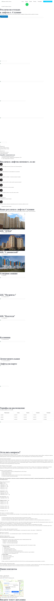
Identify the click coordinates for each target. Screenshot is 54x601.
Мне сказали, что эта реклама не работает (6, 512)
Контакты (34, 1)
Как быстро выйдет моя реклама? (5, 458)
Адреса (26, 1)
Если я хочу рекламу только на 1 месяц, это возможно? (9, 454)
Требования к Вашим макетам (4, 535)
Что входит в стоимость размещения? (6, 470)
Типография (40, 1)
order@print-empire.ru (5, 576)
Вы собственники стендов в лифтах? (6, 465)
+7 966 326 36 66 (6, 575)
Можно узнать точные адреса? (5, 481)
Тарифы (30, 1)
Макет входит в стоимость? (4, 532)
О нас (23, 1)
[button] (47, 1)
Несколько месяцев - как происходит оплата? (7, 563)
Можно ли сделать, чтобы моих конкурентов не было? (9, 529)
